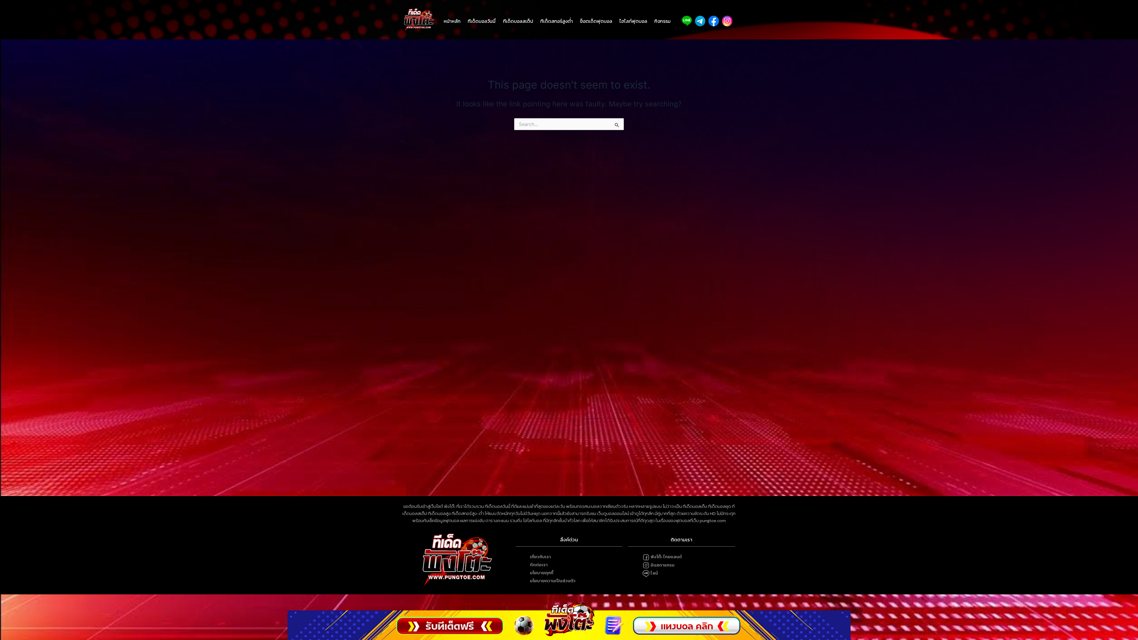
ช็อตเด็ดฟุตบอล (596, 21)
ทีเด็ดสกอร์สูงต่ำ (556, 21)
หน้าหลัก (452, 21)
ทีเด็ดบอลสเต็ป (518, 21)
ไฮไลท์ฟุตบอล (633, 21)
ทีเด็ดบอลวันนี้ (482, 21)
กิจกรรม (662, 21)
